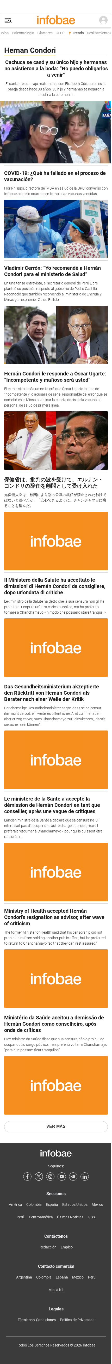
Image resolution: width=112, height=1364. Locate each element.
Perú (20, 1217)
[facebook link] (27, 1176)
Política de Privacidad (77, 1320)
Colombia (34, 1204)
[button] (8, 20)
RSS (91, 1217)
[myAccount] (103, 20)
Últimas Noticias (70, 1217)
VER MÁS (56, 1126)
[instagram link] (50, 1176)
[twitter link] (39, 1176)
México (97, 1204)
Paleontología (21, 33)
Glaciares (43, 33)
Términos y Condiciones (37, 1320)
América (15, 1204)
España (52, 1204)
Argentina (24, 1277)
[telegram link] (73, 1176)
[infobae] (56, 20)
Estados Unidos (75, 1204)
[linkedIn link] (84, 1176)
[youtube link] (62, 1176)
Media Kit (56, 1290)
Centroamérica (41, 1217)
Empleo (67, 1247)
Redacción (48, 1247)
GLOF (58, 33)
